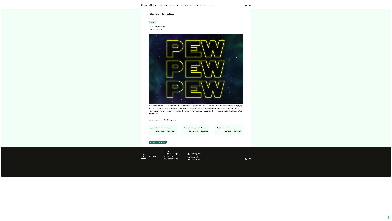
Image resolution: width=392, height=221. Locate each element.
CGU (188, 155)
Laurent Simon (160, 27)
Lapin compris (222, 128)
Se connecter (205, 5)
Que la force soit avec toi (161, 128)
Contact (167, 151)
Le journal (163, 5)
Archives (184, 5)
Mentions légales (193, 154)
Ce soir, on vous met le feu (195, 128)
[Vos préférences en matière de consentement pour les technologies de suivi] (388, 217)
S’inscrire (194, 5)
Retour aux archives (157, 142)
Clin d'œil (152, 22)
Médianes (196, 160)
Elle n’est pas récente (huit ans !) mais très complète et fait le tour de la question (184, 108)
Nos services (174, 5)
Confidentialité (192, 157)
